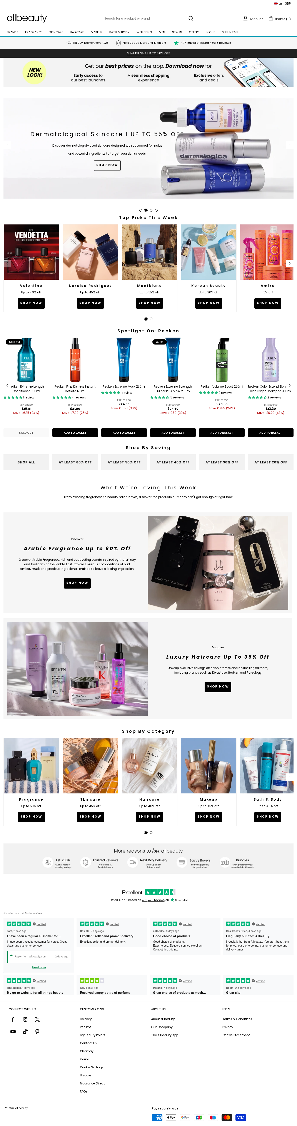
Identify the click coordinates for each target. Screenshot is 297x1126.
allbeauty (21, 1108)
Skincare (56, 32)
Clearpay (86, 1051)
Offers (194, 32)
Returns (85, 1027)
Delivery (86, 1019)
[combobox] (148, 18)
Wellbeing (144, 32)
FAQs (83, 1091)
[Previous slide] (7, 145)
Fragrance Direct (92, 1083)
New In (177, 32)
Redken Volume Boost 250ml (222, 386)
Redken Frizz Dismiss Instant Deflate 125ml (75, 388)
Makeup (96, 32)
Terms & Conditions (237, 1019)
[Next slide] (290, 145)
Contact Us (88, 1043)
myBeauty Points (92, 1035)
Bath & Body (119, 32)
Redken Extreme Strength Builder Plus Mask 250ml (173, 388)
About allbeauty (163, 1019)
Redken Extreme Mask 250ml (124, 386)
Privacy (227, 1027)
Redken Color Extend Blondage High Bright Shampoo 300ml (270, 388)
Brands (12, 32)
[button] (252, 18)
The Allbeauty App (164, 1035)
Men (162, 32)
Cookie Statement (236, 1035)
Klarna (84, 1059)
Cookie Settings (91, 1067)
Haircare (77, 32)
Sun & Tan (230, 32)
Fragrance (33, 32)
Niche (211, 32)
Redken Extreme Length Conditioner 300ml (26, 388)
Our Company (161, 1027)
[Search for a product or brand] (190, 18)
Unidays (86, 1075)
